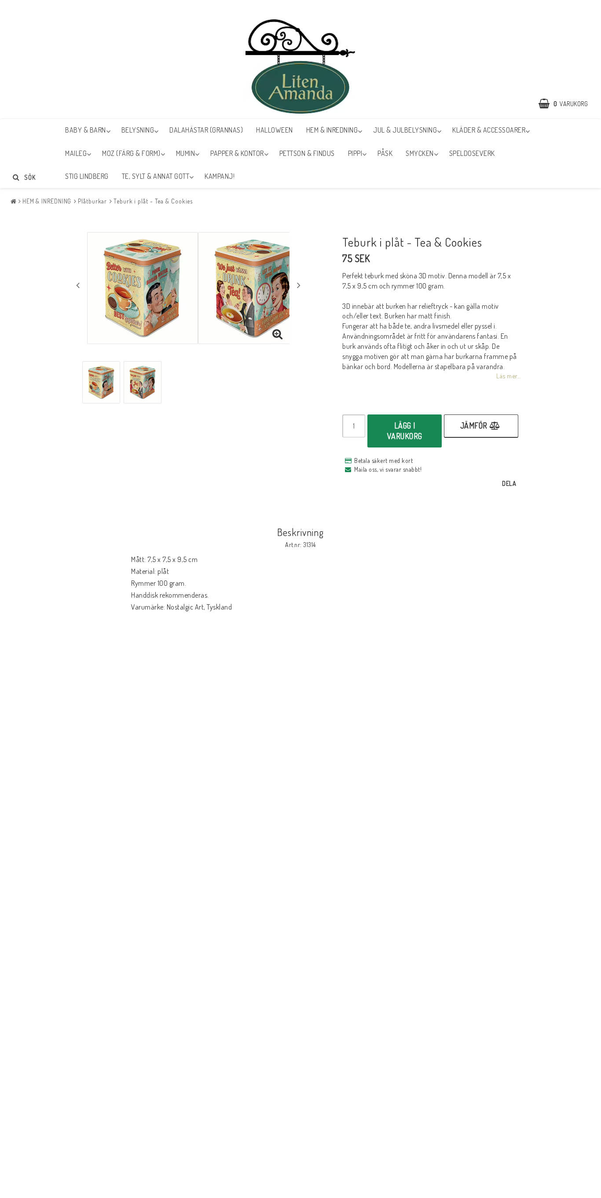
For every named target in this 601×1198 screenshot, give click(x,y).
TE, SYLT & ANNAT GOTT (156, 176)
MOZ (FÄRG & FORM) (131, 153)
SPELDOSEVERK (472, 153)
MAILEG (76, 153)
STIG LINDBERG (87, 176)
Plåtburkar (92, 201)
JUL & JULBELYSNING (405, 130)
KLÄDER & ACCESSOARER (488, 130)
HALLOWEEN (274, 130)
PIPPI (355, 153)
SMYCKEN (420, 153)
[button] (567, 103)
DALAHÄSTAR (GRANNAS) (206, 130)
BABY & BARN (85, 130)
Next (298, 285)
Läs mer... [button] (508, 376)
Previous (78, 285)
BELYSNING (137, 130)
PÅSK (384, 153)
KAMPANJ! (220, 176)
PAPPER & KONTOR (237, 153)
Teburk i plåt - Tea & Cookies (153, 201)
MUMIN (185, 153)
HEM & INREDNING (332, 130)
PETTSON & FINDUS (307, 153)
